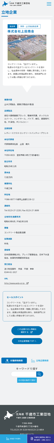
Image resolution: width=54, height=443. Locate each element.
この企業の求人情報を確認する (27, 330)
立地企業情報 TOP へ (27, 341)
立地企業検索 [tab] (41, 360)
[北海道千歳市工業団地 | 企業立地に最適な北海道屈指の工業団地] (16, 3)
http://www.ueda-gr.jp (15, 283)
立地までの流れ (15, 438)
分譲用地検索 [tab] (16, 360)
